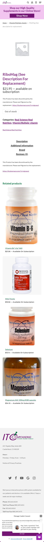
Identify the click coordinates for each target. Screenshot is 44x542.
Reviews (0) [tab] (22, 154)
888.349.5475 (17, 511)
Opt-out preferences (16, 539)
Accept (22, 534)
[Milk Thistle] (22, 275)
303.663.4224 (12, 502)
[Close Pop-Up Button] (41, 520)
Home (5, 23)
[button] (41, 516)
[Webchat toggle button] (39, 537)
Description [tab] (22, 141)
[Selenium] (22, 326)
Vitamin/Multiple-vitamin (18, 23)
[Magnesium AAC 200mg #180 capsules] (22, 376)
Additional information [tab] (22, 146)
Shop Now (22, 15)
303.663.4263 (10, 508)
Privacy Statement (27, 539)
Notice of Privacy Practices (12, 463)
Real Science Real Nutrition (12, 130)
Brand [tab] (22, 150)
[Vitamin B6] (22, 215)
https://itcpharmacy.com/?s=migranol (25, 105)
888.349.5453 (19, 505)
